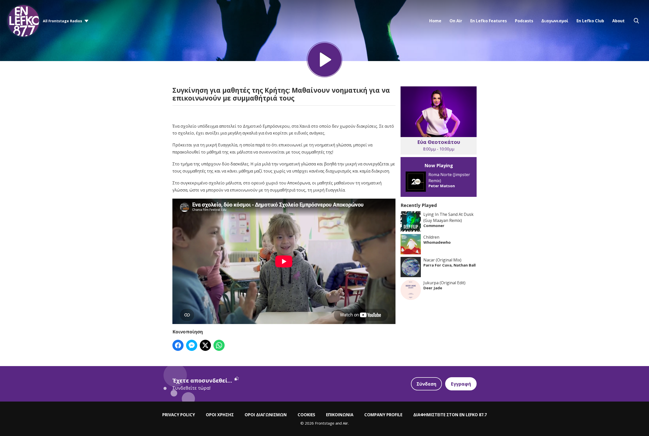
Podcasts (524, 21)
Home (435, 21)
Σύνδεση (426, 384)
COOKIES (306, 415)
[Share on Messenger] (191, 345)
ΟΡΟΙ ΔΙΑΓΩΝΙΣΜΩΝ (266, 415)
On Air (455, 21)
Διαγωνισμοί (554, 21)
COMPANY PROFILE (383, 415)
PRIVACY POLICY (178, 415)
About (618, 21)
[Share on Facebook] (178, 345)
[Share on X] (205, 345)
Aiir (345, 423)
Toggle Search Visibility (636, 21)
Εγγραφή (461, 384)
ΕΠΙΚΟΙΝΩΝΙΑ (339, 415)
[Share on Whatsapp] (219, 345)
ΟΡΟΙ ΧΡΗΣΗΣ (220, 415)
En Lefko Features (488, 21)
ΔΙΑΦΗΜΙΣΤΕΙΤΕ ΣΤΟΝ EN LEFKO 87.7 (450, 415)
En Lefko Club (590, 21)
